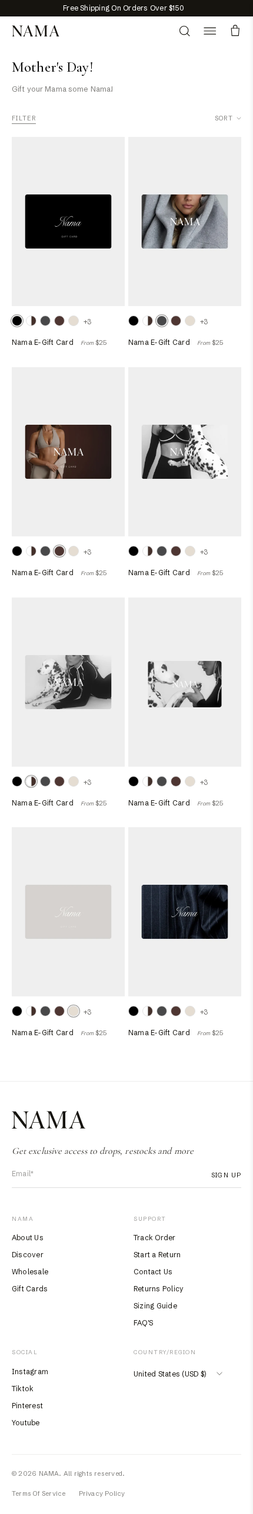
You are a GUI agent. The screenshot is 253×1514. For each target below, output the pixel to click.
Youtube (26, 1422)
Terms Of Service (39, 1493)
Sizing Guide (155, 1305)
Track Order (155, 1237)
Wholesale (30, 1271)
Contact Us (153, 1271)
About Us (28, 1237)
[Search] (184, 31)
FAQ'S (143, 1322)
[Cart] (235, 31)
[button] (210, 31)
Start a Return (157, 1254)
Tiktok (23, 1388)
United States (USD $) (170, 1373)
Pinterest (27, 1405)
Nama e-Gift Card (43, 342)
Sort (224, 118)
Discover (28, 1254)
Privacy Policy (102, 1493)
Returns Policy (159, 1288)
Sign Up (226, 1175)
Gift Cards (30, 1288)
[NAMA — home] (35, 31)
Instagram (30, 1371)
